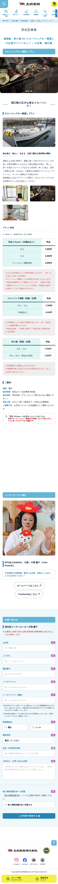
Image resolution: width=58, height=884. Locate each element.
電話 (9, 727)
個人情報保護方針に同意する (20, 805)
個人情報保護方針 (12, 795)
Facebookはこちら (28, 594)
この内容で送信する (27, 816)
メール (38, 727)
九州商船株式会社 (26, 872)
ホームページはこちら (28, 585)
